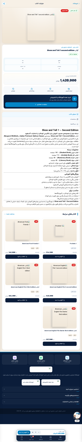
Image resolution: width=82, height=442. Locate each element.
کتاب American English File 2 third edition (25, 287)
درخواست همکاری (42, 104)
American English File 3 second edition (63, 287)
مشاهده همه (10, 214)
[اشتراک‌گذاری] (4, 3)
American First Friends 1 (30, 244)
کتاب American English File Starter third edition (60, 331)
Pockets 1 (73, 244)
